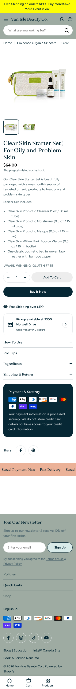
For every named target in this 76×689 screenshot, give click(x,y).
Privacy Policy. (12, 564)
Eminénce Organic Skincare (36, 43)
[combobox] (38, 30)
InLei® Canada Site (46, 650)
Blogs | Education (15, 650)
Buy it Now (38, 292)
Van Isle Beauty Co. (29, 19)
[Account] (61, 19)
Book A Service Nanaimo (21, 658)
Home (7, 43)
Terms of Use (55, 559)
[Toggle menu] (5, 19)
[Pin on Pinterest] (33, 450)
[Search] (66, 30)
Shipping (9, 170)
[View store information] (65, 324)
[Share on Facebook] (21, 450)
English (8, 609)
